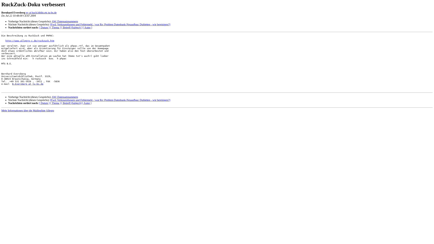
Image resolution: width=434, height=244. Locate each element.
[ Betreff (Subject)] (71, 103)
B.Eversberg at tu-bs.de (27, 84)
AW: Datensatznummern (65, 21)
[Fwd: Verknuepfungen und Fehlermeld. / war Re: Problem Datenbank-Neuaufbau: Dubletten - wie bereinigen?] (110, 24)
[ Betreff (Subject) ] (71, 27)
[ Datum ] (44, 27)
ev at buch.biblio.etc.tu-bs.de (41, 12)
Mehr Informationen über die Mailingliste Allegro (27, 110)
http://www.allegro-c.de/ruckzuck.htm (29, 40)
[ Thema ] (55, 27)
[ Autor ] (87, 27)
